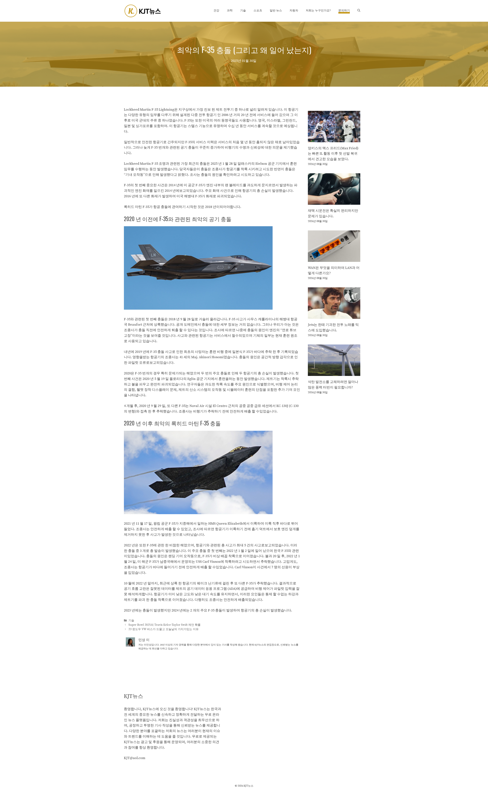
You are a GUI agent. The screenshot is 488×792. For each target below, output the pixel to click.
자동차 (294, 10)
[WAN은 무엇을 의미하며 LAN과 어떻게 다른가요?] (334, 259)
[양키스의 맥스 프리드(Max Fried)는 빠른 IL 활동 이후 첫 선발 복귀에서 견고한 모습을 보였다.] (334, 139)
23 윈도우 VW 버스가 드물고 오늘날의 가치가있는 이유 (163, 629)
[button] (359, 11)
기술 (243, 10)
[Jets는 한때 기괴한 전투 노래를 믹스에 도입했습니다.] (334, 316)
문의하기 (344, 10)
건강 (216, 10)
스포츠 (258, 10)
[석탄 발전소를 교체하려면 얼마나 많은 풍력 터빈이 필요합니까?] (334, 373)
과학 (230, 10)
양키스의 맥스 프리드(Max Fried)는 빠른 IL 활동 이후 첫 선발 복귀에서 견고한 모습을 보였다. (333, 153)
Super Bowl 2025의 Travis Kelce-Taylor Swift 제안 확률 (164, 625)
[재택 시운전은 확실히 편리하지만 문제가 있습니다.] (334, 202)
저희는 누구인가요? (318, 10)
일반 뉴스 (276, 10)
